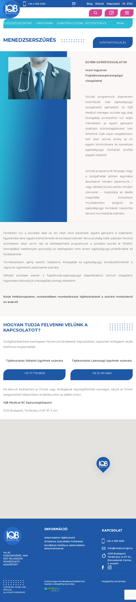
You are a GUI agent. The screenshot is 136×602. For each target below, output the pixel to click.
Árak (120, 23)
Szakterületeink (70, 23)
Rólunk (99, 3)
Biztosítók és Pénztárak (95, 25)
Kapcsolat (113, 3)
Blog (90, 3)
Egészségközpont (17, 23)
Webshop (78, 7)
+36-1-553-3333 (36, 3)
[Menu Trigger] (127, 13)
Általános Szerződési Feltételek (63, 541)
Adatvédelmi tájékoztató (59, 537)
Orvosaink (44, 23)
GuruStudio (120, 581)
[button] (103, 466)
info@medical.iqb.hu (40, 11)
